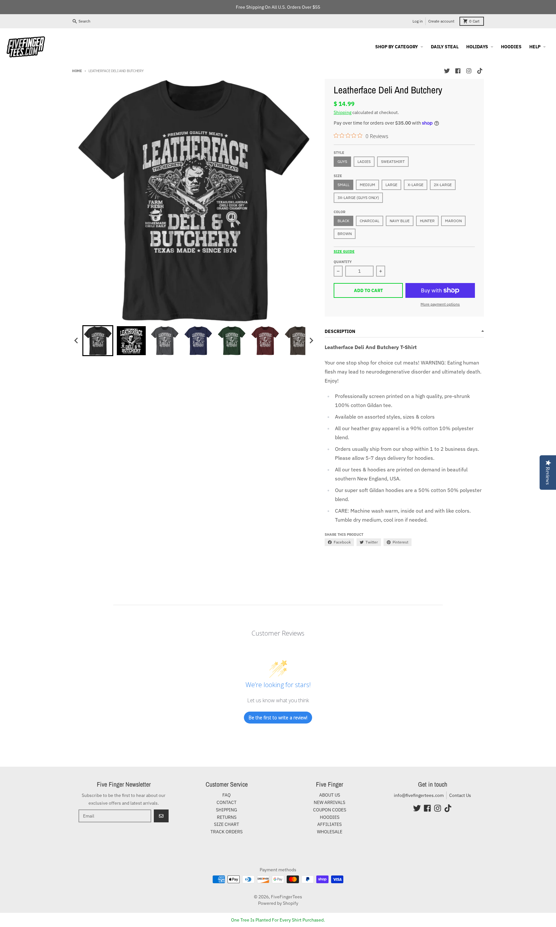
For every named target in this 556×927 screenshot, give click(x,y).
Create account (441, 21)
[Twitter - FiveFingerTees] (447, 71)
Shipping (342, 112)
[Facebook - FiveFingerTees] (458, 71)
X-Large (415, 184)
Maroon (453, 220)
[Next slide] (311, 340)
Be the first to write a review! (278, 717)
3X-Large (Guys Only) (358, 197)
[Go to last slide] (76, 340)
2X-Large (443, 184)
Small (343, 184)
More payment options (440, 304)
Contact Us (460, 795)
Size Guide (344, 251)
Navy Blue (400, 220)
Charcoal (369, 220)
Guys (342, 161)
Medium (367, 184)
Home (77, 71)
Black (343, 220)
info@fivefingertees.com (419, 795)
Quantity (343, 262)
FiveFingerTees (286, 897)
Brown (345, 233)
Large (391, 184)
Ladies (364, 161)
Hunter (427, 220)
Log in (417, 21)
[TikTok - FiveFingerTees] (480, 71)
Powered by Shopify (278, 903)
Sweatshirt (393, 161)
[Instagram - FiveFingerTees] (469, 71)
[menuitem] (97, 340)
